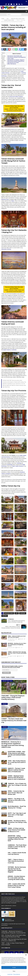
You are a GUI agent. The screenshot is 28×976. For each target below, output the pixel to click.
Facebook (22, 472)
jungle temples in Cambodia (9, 349)
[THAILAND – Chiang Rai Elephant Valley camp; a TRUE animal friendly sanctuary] (14, 687)
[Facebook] (6, 4)
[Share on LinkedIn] (7, 49)
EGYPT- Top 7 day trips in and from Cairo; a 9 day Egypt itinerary (17, 814)
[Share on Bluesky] (23, 49)
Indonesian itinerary (6, 249)
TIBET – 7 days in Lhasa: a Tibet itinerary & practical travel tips (16, 861)
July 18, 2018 (12, 647)
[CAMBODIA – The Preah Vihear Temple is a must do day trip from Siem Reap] (4, 846)
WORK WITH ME (8, 905)
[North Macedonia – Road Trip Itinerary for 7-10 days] (4, 807)
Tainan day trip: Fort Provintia (13, 62)
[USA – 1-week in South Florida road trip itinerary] (4, 854)
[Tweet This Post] (5, 49)
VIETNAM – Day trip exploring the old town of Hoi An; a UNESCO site (14, 940)
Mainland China (5, 199)
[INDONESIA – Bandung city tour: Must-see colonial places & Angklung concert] (4, 645)
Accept (14, 967)
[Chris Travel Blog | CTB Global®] (14, 9)
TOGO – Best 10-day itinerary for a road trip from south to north (17, 762)
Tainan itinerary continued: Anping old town (15, 61)
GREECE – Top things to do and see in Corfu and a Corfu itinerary (16, 800)
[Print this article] (14, 49)
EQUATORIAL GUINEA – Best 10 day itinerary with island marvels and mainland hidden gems (17, 754)
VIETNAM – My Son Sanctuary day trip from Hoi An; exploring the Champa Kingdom (17, 869)
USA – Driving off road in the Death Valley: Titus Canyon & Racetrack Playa (13, 936)
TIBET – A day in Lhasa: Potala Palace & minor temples (12, 943)
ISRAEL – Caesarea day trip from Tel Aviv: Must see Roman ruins (16, 792)
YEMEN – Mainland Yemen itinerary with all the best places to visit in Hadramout (16, 777)
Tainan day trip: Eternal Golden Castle (14, 56)
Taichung (23, 72)
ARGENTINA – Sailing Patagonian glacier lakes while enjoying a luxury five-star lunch (17, 838)
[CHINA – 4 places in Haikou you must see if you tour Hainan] (4, 637)
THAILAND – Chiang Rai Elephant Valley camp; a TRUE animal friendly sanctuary (12, 697)
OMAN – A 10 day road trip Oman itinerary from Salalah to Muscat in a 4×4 (16, 829)
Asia (8, 18)
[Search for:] (14, 14)
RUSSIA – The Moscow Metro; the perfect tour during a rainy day (17, 822)
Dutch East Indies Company (16, 96)
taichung (4, 615)
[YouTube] (11, 4)
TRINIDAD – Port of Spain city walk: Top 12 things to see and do (17, 785)
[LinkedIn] (19, 4)
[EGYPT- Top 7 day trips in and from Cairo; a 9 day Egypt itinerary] (4, 814)
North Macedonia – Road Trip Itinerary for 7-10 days (17, 807)
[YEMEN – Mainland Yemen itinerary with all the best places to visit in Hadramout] (4, 777)
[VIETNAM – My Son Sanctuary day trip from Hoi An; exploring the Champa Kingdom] (4, 868)
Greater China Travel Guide (17, 18)
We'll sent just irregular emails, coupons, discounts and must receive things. (12, 667)
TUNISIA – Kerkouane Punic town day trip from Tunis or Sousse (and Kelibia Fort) (17, 653)
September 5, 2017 (13, 639)
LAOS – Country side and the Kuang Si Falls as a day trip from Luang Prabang (16, 885)
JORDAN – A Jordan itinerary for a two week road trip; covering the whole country (16, 877)
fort (13, 129)
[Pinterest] (16, 4)
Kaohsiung (3, 75)
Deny (14, 971)
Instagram (8, 473)
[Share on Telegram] (21, 49)
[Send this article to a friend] (11, 49)
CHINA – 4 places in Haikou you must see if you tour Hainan (17, 636)
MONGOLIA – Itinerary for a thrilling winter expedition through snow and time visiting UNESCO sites (12, 744)
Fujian (12, 201)
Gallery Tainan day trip (11, 63)
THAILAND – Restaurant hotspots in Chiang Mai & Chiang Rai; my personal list (13, 932)
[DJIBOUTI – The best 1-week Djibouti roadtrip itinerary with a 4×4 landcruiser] (4, 770)
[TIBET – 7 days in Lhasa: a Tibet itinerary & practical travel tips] (4, 861)
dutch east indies (9, 613)
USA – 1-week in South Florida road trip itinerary (17, 853)
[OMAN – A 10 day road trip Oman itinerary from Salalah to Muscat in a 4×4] (4, 830)
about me (7, 901)
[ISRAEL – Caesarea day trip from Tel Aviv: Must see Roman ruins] (4, 792)
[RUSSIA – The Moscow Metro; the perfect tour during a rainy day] (4, 822)
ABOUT (2, 905)
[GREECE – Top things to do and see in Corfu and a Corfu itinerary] (4, 800)
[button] (26, 955)
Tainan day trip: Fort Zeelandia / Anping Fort (15, 59)
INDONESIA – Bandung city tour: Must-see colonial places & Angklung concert (17, 644)
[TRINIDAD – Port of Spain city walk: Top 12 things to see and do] (4, 785)
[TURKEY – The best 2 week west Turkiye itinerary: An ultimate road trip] (14, 710)
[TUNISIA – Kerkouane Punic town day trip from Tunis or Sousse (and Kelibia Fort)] (4, 653)
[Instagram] (9, 4)
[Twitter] (14, 4)
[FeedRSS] (22, 4)
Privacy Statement (16, 974)
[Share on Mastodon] (18, 49)
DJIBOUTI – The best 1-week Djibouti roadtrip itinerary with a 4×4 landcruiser (16, 770)
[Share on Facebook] (2, 49)
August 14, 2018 (12, 656)
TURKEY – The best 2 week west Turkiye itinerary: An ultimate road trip (13, 720)
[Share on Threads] (25, 49)
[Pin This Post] (9, 49)
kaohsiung (22, 613)
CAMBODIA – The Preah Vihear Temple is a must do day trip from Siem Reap (17, 846)
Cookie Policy (10, 974)
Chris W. (21, 639)
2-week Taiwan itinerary (17, 466)
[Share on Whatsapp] (16, 49)
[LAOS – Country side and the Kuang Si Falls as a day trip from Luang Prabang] (4, 885)
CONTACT (14, 905)
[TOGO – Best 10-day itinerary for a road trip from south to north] (4, 762)
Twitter (3, 473)
